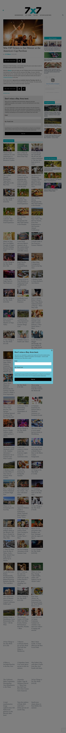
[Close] (52, 350)
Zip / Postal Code (19, 367)
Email (16, 360)
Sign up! (33, 379)
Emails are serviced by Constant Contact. (39, 375)
